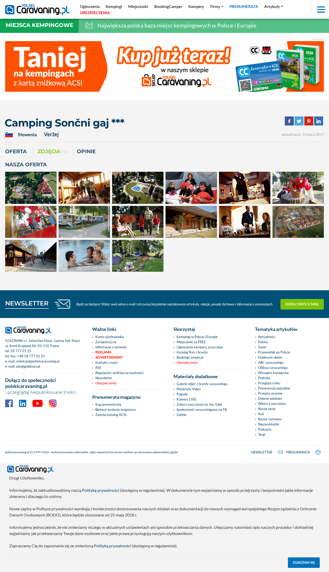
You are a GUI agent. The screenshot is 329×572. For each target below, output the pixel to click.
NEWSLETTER (27, 303)
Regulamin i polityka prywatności (119, 373)
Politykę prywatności (100, 490)
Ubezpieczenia (105, 383)
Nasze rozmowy (270, 419)
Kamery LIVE (186, 399)
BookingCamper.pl (190, 357)
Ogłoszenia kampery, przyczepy (200, 347)
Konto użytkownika (109, 337)
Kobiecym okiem (270, 357)
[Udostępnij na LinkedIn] (318, 120)
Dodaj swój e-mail (302, 304)
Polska (263, 342)
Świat (262, 347)
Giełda (181, 415)
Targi (261, 434)
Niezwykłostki (268, 424)
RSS (98, 368)
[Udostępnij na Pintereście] (308, 120)
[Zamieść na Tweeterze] (299, 120)
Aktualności (266, 337)
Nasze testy (267, 409)
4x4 (261, 414)
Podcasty (265, 429)
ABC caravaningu (271, 362)
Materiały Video (188, 389)
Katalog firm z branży (192, 352)
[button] (273, 6)
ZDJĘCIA (53, 151)
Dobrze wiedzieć (270, 398)
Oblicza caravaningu (273, 368)
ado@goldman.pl (28, 366)
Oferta (16, 151)
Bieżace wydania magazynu (115, 409)
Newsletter (103, 378)
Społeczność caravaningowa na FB (202, 409)
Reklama (103, 352)
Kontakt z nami (106, 362)
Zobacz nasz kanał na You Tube (199, 404)
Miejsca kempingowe (39, 25)
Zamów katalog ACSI (110, 415)
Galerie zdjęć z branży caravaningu (202, 384)
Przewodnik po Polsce (274, 352)
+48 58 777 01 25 (31, 356)
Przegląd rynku (269, 383)
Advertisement (109, 357)
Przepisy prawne (270, 393)
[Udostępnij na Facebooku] (289, 120)
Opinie (86, 151)
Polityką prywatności (112, 545)
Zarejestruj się (105, 342)
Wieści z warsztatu (272, 404)
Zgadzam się (304, 562)
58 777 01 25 (21, 351)
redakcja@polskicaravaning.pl (37, 361)
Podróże (264, 378)
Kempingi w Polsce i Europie (197, 337)
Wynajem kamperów (273, 373)
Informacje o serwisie (110, 347)
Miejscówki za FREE (191, 342)
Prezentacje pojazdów (274, 388)
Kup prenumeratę (108, 404)
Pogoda (182, 394)
